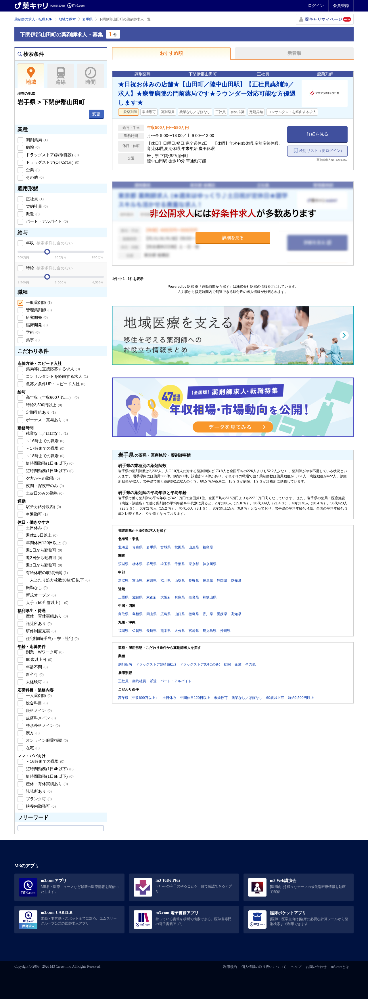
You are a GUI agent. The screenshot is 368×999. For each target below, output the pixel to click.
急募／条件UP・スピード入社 (55, 384)
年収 (49, 243)
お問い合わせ (316, 967)
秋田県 (180, 547)
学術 (32, 332)
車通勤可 (36, 514)
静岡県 (222, 581)
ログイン (316, 5)
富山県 (137, 581)
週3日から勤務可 (43, 565)
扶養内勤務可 (40, 806)
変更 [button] (96, 114)
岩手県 (87, 19)
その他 (34, 177)
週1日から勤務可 (43, 550)
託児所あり (38, 623)
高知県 (236, 614)
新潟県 (123, 581)
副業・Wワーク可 (44, 652)
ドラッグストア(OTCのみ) (52, 162)
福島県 (208, 547)
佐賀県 (137, 631)
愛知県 (236, 581)
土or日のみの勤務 (44, 493)
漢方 (32, 733)
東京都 (194, 564)
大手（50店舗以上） (46, 602)
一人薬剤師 (38, 695)
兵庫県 (180, 597)
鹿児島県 (209, 631)
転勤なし (36, 587)
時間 (90, 82)
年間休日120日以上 (46, 542)
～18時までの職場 (44, 455)
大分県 (180, 631)
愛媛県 (222, 614)
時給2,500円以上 (43, 405)
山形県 (194, 547)
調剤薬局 (36, 140)
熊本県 (165, 631)
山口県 (180, 614)
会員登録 (341, 5)
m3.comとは (340, 967)
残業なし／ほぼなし (46, 433)
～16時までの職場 (44, 441)
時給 (49, 268)
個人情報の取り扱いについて (263, 967)
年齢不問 (36, 667)
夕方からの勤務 (42, 478)
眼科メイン (38, 710)
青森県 (137, 547)
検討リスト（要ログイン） (321, 150)
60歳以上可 (38, 659)
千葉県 (180, 564)
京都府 (151, 597)
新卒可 (34, 674)
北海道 (123, 547)
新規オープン (40, 595)
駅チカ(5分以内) (43, 506)
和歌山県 (209, 597)
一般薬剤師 (38, 302)
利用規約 (230, 967)
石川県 (151, 581)
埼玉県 (165, 564)
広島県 (165, 614)
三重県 (123, 597)
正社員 (34, 199)
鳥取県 (123, 614)
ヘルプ (296, 967)
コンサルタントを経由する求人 (56, 376)
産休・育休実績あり (46, 616)
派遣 (32, 213)
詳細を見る (317, 133)
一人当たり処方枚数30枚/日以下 (57, 580)
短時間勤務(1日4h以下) (49, 463)
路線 (60, 82)
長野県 (194, 581)
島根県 (137, 614)
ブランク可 (38, 798)
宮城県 (165, 547)
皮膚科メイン (40, 718)
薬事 (32, 340)
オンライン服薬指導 (46, 740)
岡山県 (151, 614)
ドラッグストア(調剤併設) (52, 154)
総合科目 (36, 703)
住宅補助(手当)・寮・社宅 (52, 638)
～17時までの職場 (44, 448)
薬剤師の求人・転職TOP (33, 19)
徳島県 (194, 614)
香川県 (208, 614)
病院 (32, 147)
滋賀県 (137, 597)
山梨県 (180, 581)
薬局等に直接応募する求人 (52, 369)
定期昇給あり (40, 412)
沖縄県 (225, 631)
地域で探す (67, 19)
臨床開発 (36, 325)
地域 (31, 82)
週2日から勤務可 (43, 557)
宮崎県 (194, 631)
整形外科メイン (42, 725)
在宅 (32, 748)
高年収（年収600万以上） (52, 397)
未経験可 (36, 682)
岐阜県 (208, 581)
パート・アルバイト (46, 221)
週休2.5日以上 (41, 535)
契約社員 (36, 206)
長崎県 (151, 631)
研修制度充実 (40, 631)
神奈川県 (209, 564)
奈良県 (194, 597)
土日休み (36, 527)
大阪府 (165, 597)
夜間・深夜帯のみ (44, 485)
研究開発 (36, 317)
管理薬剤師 (38, 310)
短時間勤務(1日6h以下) (49, 470)
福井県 (165, 581)
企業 (32, 169)
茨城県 (123, 564)
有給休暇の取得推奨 (46, 572)
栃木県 (137, 564)
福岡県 (123, 631)
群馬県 (151, 564)
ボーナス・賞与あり (46, 419)
